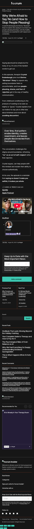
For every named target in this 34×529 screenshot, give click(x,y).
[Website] (19, 234)
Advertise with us (7, 488)
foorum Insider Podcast (25, 519)
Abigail (8, 230)
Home (3, 9)
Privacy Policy (8, 270)
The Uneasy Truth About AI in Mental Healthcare (16, 368)
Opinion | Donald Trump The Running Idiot (13, 372)
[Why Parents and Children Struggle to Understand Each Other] (9, 297)
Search (4, 314)
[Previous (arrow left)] (1, 528)
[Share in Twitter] (7, 247)
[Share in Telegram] (11, 247)
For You (5, 38)
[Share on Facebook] (4, 247)
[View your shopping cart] (31, 3)
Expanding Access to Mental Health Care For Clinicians (16, 382)
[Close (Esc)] (12, 526)
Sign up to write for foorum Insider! (13, 484)
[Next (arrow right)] (5, 528)
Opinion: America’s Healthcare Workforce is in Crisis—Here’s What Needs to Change (16, 373)
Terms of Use (17, 270)
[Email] (17, 234)
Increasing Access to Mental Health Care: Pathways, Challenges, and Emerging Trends (16, 384)
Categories (5, 480)
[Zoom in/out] (1, 526)
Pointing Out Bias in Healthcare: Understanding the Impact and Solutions (16, 390)
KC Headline (22, 303)
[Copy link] (15, 247)
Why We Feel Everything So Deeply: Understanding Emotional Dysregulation (16, 349)
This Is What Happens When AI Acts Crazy (16, 356)
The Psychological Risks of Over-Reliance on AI (15, 343)
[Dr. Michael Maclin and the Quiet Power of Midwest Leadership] (24, 297)
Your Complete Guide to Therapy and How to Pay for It (17, 337)
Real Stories (6, 475)
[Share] (9, 526)
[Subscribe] (28, 264)
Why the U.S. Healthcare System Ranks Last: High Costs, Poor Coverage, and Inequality (16, 388)
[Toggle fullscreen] (5, 526)
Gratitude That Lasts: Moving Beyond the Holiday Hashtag (17, 332)
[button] (3, 3)
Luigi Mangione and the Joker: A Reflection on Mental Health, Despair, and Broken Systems (15, 379)
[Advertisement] (17, 121)
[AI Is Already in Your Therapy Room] (17, 429)
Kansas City (22, 299)
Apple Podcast (8, 193)
